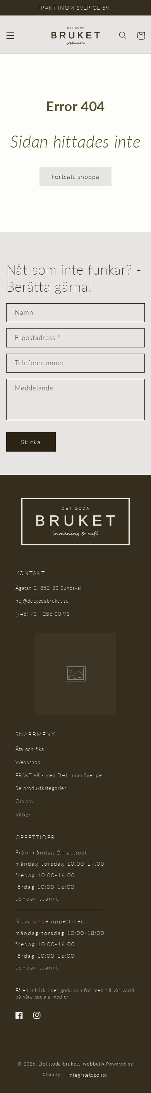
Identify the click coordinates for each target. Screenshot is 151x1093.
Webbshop (28, 762)
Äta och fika (29, 749)
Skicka (31, 441)
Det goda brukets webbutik (71, 1063)
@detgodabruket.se (46, 601)
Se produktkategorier (41, 788)
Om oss (24, 801)
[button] (10, 36)
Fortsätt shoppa (75, 176)
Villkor (23, 814)
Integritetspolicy (88, 1075)
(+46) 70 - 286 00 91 (42, 614)
